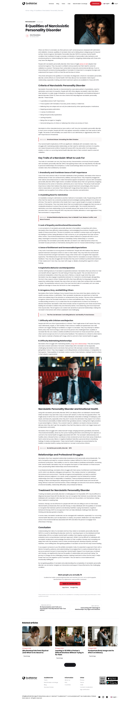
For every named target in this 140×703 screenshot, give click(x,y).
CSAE (81, 685)
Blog (57, 3)
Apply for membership (70, 584)
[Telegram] (107, 697)
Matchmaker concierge (51, 682)
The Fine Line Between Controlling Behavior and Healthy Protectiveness (70, 315)
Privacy (82, 680)
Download (95, 3)
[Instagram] (103, 697)
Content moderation (86, 687)
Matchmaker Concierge (80, 3)
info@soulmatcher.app (29, 696)
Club (69, 3)
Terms (82, 682)
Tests (63, 3)
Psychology (30, 22)
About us (67, 680)
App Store (65, 587)
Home (27, 10)
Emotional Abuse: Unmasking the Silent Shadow (62, 139)
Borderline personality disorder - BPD (59, 448)
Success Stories (49, 687)
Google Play (74, 587)
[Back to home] (29, 678)
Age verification (85, 689)
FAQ (66, 682)
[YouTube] (99, 697)
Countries (68, 685)
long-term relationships (79, 344)
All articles (70, 665)
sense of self (83, 64)
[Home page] (29, 3)
